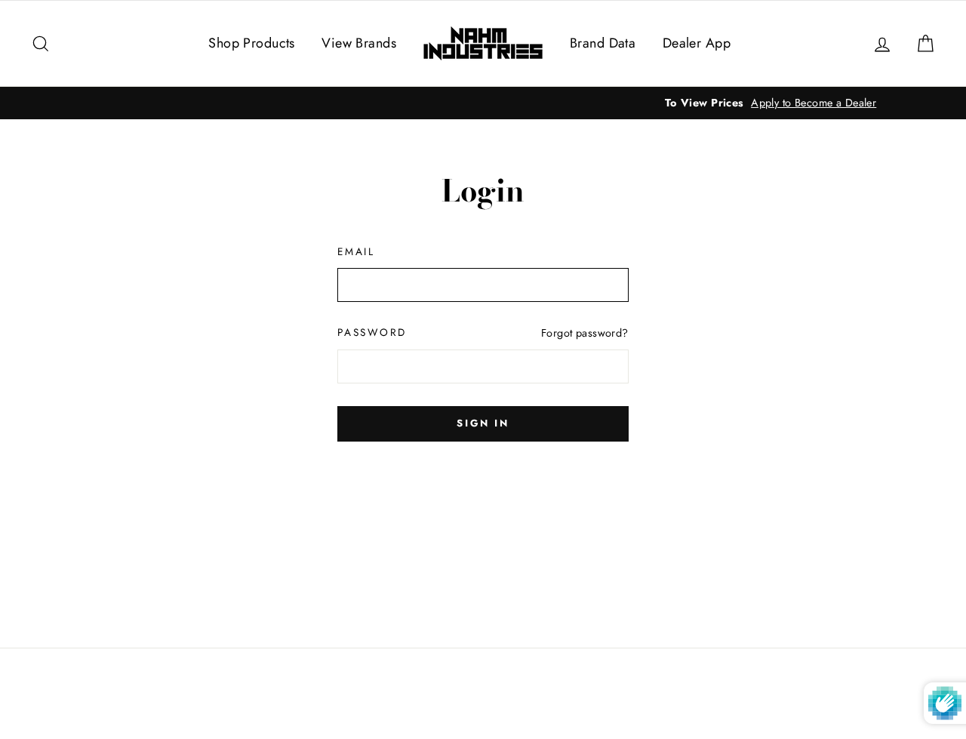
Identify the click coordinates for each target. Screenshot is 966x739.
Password (372, 332)
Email (356, 251)
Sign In (483, 423)
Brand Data (602, 43)
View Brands (358, 43)
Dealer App (697, 43)
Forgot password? (585, 332)
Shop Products (251, 43)
